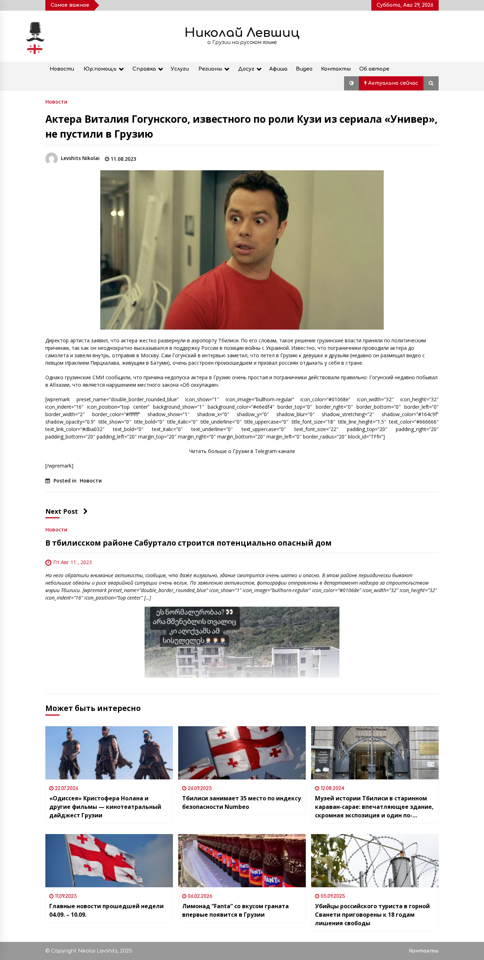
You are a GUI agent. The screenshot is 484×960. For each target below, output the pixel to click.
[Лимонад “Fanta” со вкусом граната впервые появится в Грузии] (242, 860)
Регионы (210, 69)
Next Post (61, 511)
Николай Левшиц (242, 33)
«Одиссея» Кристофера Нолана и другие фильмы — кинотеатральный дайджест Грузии (105, 806)
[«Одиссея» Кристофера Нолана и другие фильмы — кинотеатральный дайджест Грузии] (109, 752)
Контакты (336, 69)
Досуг (246, 69)
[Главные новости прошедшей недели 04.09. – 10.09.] (109, 860)
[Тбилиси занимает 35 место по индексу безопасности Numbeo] (242, 752)
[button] (351, 83)
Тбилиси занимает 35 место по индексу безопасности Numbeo (241, 802)
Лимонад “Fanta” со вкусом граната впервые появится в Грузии (235, 910)
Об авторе (374, 69)
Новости (62, 69)
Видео (304, 69)
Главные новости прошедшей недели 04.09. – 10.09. (106, 910)
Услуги (180, 69)
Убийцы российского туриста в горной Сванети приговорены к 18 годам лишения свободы (372, 914)
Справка (144, 69)
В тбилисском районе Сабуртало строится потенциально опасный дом (188, 543)
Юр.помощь (100, 69)
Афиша (278, 69)
